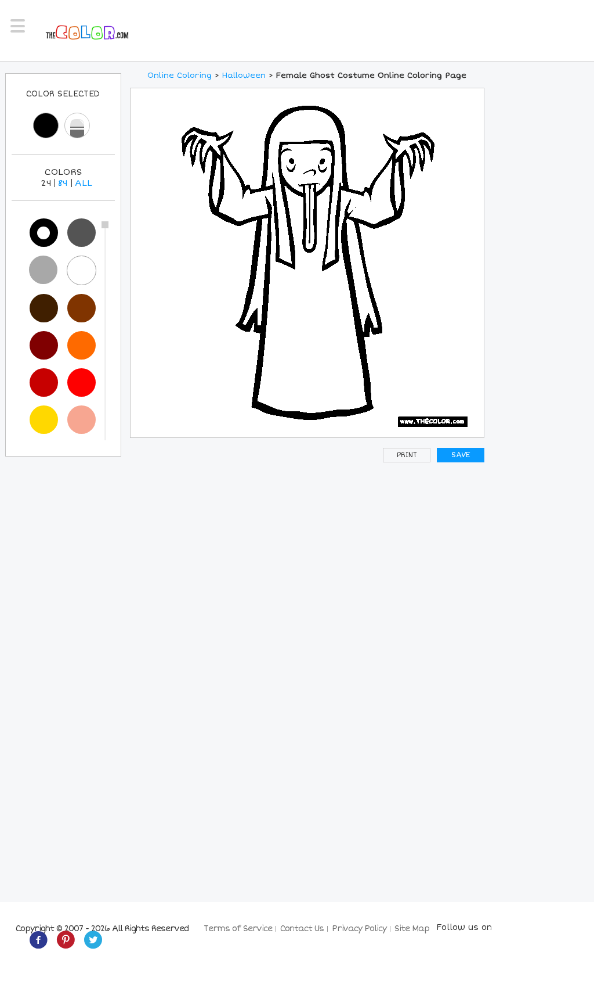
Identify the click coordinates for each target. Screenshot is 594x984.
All (83, 183)
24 (46, 183)
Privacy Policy (359, 928)
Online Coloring (179, 75)
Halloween (244, 75)
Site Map (411, 928)
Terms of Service (238, 928)
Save (460, 455)
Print (407, 455)
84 (63, 183)
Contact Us (302, 928)
